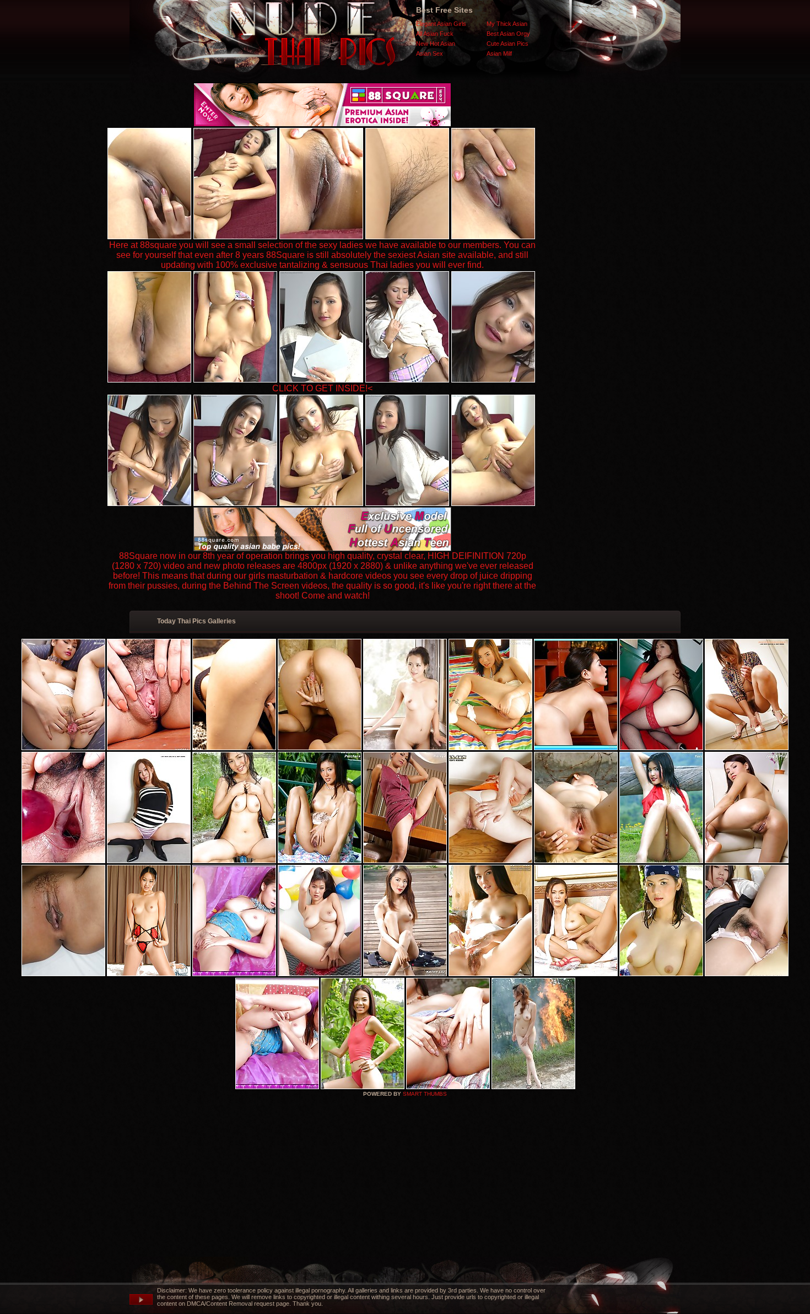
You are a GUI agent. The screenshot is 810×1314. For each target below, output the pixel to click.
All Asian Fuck (434, 33)
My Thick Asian (507, 23)
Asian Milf (499, 53)
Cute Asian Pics (507, 43)
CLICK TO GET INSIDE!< (322, 388)
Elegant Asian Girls (441, 23)
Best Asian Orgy (508, 33)
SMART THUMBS (425, 1094)
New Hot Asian (435, 43)
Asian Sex (429, 53)
